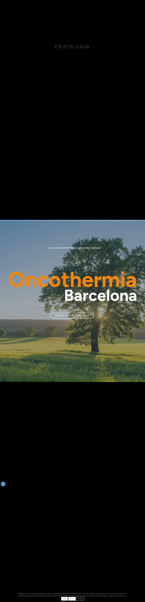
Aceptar (64, 598)
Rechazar (72, 598)
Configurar (80, 598)
